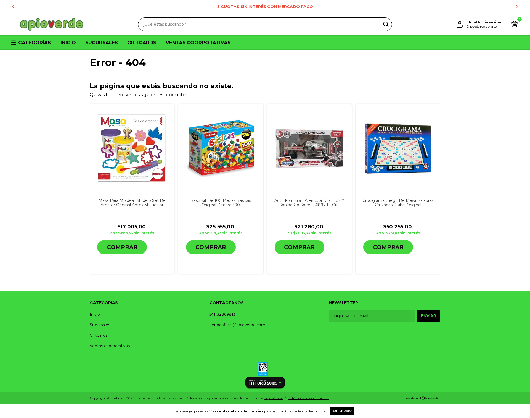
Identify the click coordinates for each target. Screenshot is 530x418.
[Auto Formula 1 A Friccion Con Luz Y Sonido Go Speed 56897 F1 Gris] (309, 148)
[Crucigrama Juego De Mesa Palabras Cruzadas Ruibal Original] (398, 148)
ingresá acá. (273, 398)
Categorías (34, 42)
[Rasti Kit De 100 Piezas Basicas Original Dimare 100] (220, 148)
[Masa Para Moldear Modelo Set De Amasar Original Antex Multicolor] (132, 148)
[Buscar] (385, 24)
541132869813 (222, 314)
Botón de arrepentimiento (308, 398)
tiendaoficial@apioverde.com (237, 324)
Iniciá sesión (489, 22)
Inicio (68, 42)
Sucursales (101, 42)
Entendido (342, 411)
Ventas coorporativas (198, 42)
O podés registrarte (481, 26)
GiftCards (141, 42)
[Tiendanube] (423, 398)
